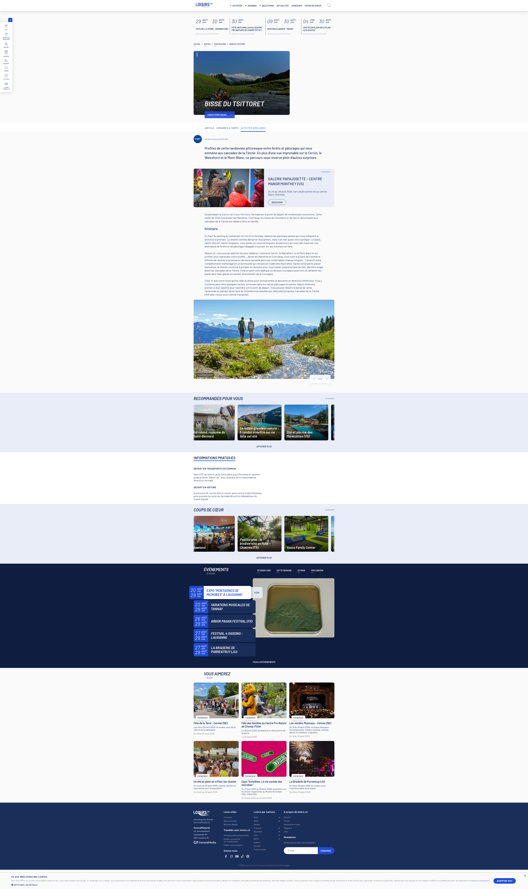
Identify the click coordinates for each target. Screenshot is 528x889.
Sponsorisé (325, 172)
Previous (314, 379)
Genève (257, 824)
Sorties (207, 44)
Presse (286, 821)
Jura (256, 835)
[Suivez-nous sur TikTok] (242, 856)
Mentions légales (231, 824)
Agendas (252, 5)
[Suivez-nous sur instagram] (231, 856)
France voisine (260, 849)
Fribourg (257, 828)
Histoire (287, 817)
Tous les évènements (264, 662)
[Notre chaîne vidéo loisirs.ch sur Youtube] (237, 856)
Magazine (288, 828)
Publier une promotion (233, 845)
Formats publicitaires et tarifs (236, 835)
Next (327, 379)
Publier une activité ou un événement (232, 840)
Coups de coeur (313, 5)
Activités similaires (253, 127)
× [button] (525, 876)
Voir (256, 592)
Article (209, 127)
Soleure (257, 842)
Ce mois (301, 570)
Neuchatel (258, 831)
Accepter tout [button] (504, 881)
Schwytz (257, 846)
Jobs (286, 831)
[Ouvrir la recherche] (329, 5)
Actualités (283, 5)
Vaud (256, 817)
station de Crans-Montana (236, 214)
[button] (250, 884)
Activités (237, 5)
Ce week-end (264, 570)
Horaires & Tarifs (227, 127)
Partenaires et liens (292, 824)
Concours (296, 5)
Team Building (220, 44)
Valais (256, 821)
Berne (256, 839)
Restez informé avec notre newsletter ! (300, 842)
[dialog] (264, 881)
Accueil (197, 44)
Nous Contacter (230, 821)
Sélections (268, 5)
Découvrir (277, 202)
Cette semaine (284, 570)
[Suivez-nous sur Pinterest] (247, 856)
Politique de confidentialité (479, 881)
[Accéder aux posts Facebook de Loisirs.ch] (226, 856)
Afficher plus (264, 446)
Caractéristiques (216, 114)
